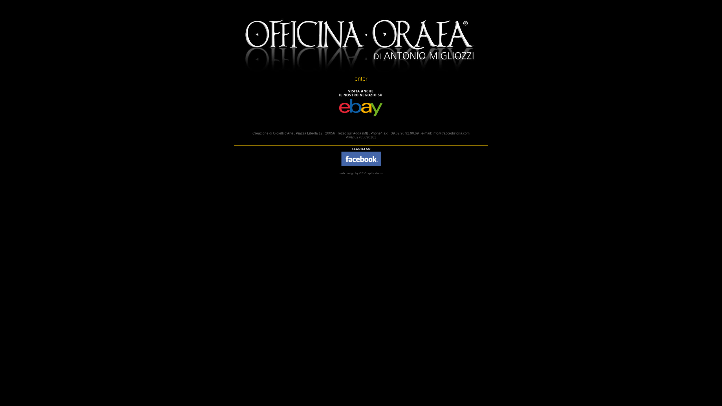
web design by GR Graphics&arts (361, 173)
